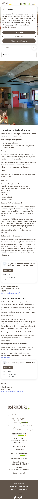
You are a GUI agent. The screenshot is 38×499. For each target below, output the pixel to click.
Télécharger (8, 270)
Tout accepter (19, 32)
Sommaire (6, 55)
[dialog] (19, 25)
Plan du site (19, 493)
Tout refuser (19, 37)
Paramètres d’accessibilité (24, 4)
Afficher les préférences (19, 41)
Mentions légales (19, 483)
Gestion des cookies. (9, 27)
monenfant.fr (5, 357)
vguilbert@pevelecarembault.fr (12, 391)
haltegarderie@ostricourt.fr (10, 293)
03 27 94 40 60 (20, 446)
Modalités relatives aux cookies (19, 486)
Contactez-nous (19, 450)
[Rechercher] (29, 3)
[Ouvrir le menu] (33, 3)
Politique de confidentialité (19, 489)
